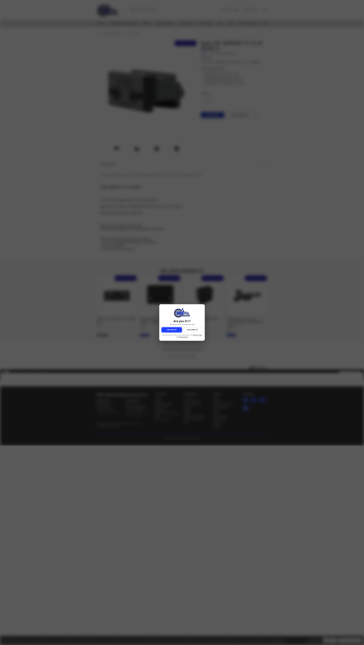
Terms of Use (197, 335)
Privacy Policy (183, 337)
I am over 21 (171, 330)
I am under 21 (192, 330)
